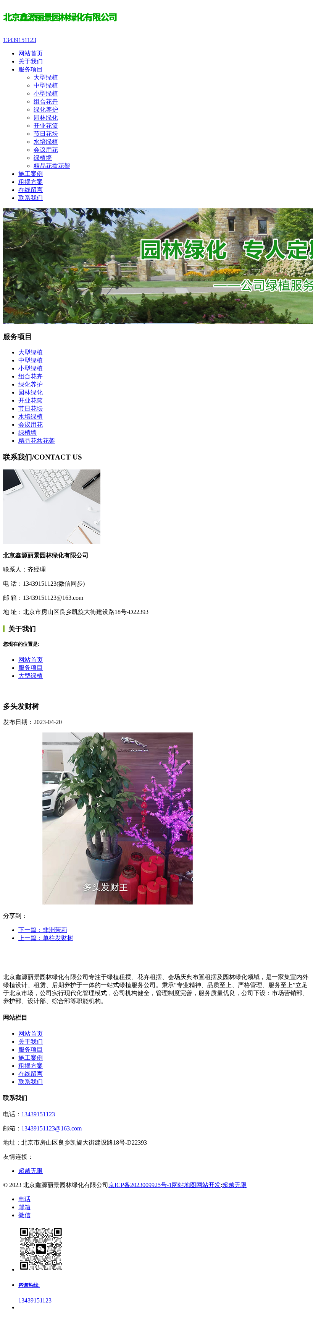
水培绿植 (46, 141)
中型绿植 (46, 85)
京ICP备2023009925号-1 (140, 1185)
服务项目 (30, 667)
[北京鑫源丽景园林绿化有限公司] (156, 18)
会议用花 (46, 149)
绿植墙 (43, 157)
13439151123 (38, 1114)
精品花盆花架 (52, 165)
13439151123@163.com (51, 1128)
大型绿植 (46, 77)
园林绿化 (46, 117)
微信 (24, 1215)
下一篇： (42, 930)
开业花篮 (46, 125)
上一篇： (45, 938)
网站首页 (30, 659)
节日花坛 (46, 133)
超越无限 (30, 1171)
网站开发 (208, 1185)
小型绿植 (46, 93)
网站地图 (184, 1185)
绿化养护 (46, 109)
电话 (24, 1199)
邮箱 (24, 1207)
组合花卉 (46, 101)
